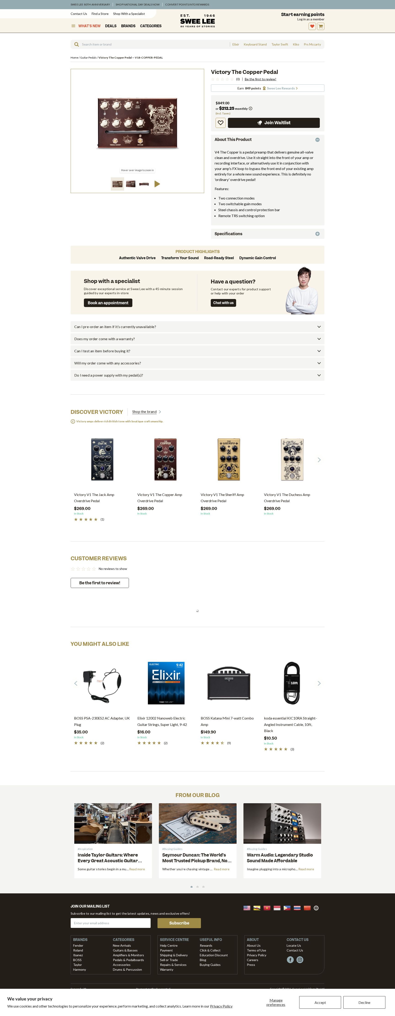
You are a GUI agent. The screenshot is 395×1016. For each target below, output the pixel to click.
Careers (252, 960)
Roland (78, 950)
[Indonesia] (278, 908)
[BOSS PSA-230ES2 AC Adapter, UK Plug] (102, 685)
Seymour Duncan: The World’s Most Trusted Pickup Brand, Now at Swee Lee (196, 860)
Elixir (235, 44)
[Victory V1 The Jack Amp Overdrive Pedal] (102, 461)
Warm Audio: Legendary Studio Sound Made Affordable (280, 858)
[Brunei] (258, 908)
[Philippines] (288, 908)
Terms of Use (256, 950)
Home (75, 57)
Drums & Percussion (127, 969)
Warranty (166, 969)
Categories (151, 26)
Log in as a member (310, 19)
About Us (254, 945)
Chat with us (223, 303)
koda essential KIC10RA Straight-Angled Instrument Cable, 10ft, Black (290, 724)
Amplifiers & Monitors (128, 955)
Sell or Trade (169, 960)
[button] (117, 184)
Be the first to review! (260, 79)
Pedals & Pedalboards (128, 960)
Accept (320, 1002)
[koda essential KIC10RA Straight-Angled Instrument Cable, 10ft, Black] (292, 685)
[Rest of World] (317, 908)
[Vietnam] (268, 908)
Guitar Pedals (88, 57)
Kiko (296, 44)
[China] (309, 908)
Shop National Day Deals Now (138, 4)
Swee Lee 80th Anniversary (90, 4)
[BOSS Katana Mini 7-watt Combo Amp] (229, 685)
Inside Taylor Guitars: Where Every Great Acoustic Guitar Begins (108, 860)
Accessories (122, 965)
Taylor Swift (279, 44)
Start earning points (302, 14)
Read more (137, 869)
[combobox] (150, 44)
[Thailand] (299, 908)
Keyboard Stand (255, 44)
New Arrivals (122, 945)
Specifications (228, 233)
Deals (111, 26)
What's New (89, 26)
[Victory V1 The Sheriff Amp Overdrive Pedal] (229, 461)
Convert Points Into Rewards (187, 4)
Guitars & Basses (125, 950)
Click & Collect (210, 950)
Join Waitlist (277, 123)
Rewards (206, 945)
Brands (128, 26)
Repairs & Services (173, 965)
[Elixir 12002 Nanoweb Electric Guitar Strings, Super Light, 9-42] (165, 685)
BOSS (77, 960)
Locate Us (294, 945)
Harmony (79, 969)
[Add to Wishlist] (221, 123)
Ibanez (78, 955)
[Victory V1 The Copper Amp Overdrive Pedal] (165, 461)
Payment (166, 950)
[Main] (197, 21)
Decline (364, 1002)
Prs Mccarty (312, 44)
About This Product (233, 139)
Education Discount (214, 955)
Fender (78, 945)
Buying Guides (210, 965)
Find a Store (100, 14)
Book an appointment (108, 302)
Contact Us (79, 14)
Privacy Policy (221, 1006)
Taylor (77, 965)
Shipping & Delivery (174, 955)
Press (251, 965)
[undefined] (75, 44)
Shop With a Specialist (129, 14)
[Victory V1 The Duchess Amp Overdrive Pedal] (292, 461)
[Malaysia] (248, 908)
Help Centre (169, 945)
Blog (203, 960)
